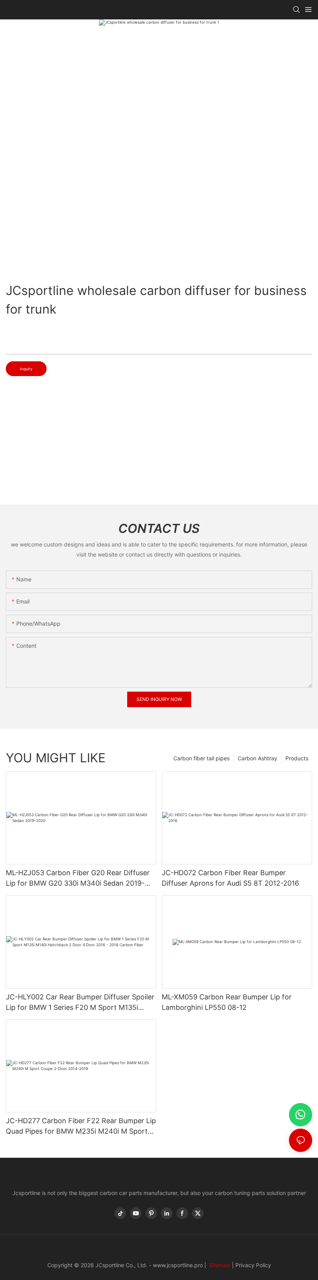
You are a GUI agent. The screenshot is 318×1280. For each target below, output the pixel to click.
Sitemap (219, 1265)
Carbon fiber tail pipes (201, 758)
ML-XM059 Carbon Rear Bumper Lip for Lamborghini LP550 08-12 (227, 1002)
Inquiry (26, 368)
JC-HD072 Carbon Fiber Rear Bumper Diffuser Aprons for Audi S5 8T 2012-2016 (230, 878)
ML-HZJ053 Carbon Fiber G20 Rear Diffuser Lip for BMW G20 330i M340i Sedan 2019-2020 (78, 878)
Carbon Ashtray (257, 758)
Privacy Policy (253, 1265)
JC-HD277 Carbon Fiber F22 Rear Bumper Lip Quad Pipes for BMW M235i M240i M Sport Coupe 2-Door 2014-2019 (81, 1126)
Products (296, 758)
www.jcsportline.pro (178, 1265)
